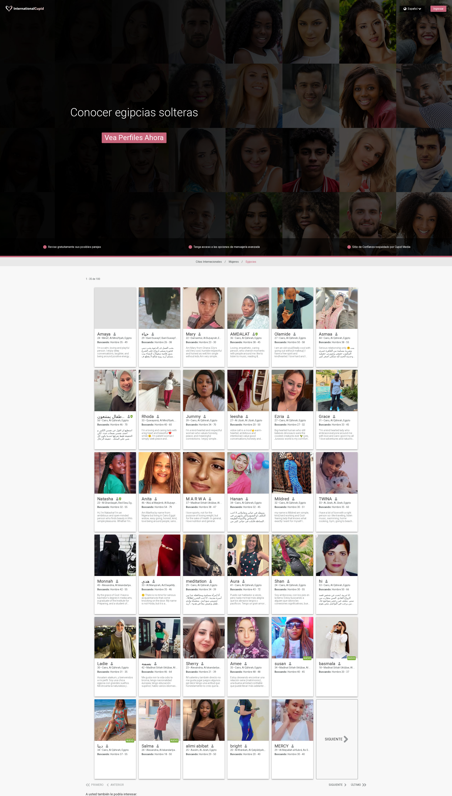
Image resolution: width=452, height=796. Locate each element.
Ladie (102, 663)
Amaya (104, 334)
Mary (190, 334)
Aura (234, 581)
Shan (279, 581)
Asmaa (325, 334)
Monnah (105, 581)
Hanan (236, 498)
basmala (327, 663)
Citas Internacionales (209, 261)
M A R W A (196, 498)
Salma (148, 746)
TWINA (325, 498)
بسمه (146, 663)
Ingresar (438, 8)
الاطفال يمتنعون (111, 416)
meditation (196, 581)
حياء (145, 334)
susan (280, 663)
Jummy (193, 416)
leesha (236, 416)
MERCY (282, 746)
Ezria (279, 416)
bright (236, 746)
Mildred (282, 498)
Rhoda (148, 416)
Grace (324, 416)
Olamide (282, 334)
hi (320, 581)
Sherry (192, 663)
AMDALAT (240, 334)
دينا (100, 746)
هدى (146, 581)
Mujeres (234, 261)
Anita (147, 498)
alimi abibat (197, 746)
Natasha (105, 498)
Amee (236, 663)
